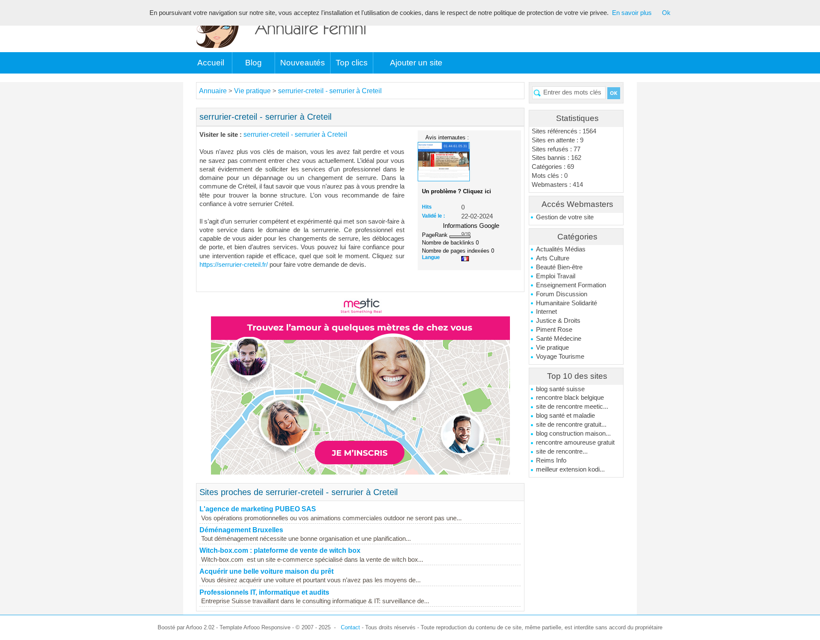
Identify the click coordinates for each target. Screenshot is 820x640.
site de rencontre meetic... (572, 406)
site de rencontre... (562, 451)
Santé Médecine (558, 338)
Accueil (210, 62)
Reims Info (551, 460)
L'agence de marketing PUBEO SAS (257, 509)
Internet (546, 311)
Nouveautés (302, 62)
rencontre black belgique (570, 397)
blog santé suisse (560, 389)
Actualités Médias (561, 249)
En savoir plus (632, 12)
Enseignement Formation (571, 285)
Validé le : (433, 215)
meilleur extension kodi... (570, 469)
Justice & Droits (558, 320)
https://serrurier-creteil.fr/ (233, 264)
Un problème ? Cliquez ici (456, 191)
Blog (253, 62)
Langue (431, 257)
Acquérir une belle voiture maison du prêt (266, 571)
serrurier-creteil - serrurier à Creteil (330, 90)
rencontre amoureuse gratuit (575, 442)
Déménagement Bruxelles (241, 530)
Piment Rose (554, 329)
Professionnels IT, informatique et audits (264, 592)
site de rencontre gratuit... (571, 424)
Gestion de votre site (565, 217)
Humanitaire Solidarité (566, 303)
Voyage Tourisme (560, 356)
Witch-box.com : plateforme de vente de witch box (279, 550)
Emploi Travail (555, 276)
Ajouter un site (416, 62)
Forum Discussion (561, 294)
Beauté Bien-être (559, 267)
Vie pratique (552, 347)
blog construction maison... (573, 433)
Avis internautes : (447, 137)
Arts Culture (552, 258)
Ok (666, 12)
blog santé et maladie (565, 415)
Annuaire (213, 90)
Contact (350, 627)
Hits (427, 206)
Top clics (352, 62)
